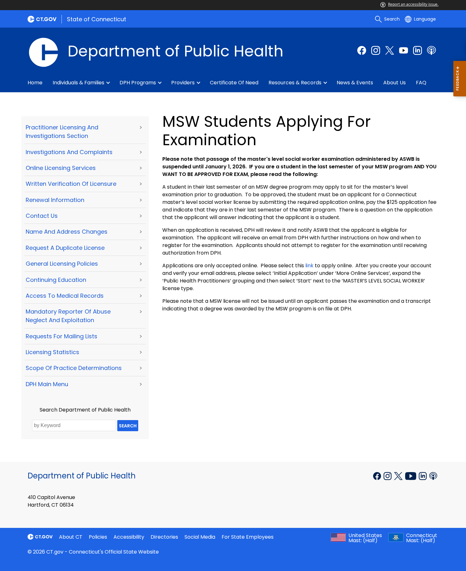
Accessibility (128, 537)
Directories (164, 537)
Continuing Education (56, 280)
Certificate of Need (234, 82)
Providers (183, 82)
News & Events (355, 82)
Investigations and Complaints (69, 152)
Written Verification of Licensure (71, 184)
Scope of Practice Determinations (74, 368)
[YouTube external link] (411, 475)
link (309, 265)
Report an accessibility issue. (413, 4)
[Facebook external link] (361, 50)
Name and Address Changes (66, 232)
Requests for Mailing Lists (61, 336)
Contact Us (42, 216)
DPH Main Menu (47, 384)
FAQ (421, 82)
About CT (70, 537)
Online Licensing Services (61, 168)
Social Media (199, 537)
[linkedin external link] (417, 50)
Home (35, 82)
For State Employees (248, 537)
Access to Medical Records (65, 296)
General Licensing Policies (62, 264)
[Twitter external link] (389, 50)
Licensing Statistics (52, 352)
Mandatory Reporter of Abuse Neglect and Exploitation (68, 316)
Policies (98, 537)
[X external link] (399, 475)
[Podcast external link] (431, 50)
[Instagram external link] (375, 50)
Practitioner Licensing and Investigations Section (62, 131)
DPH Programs (138, 82)
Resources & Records (295, 82)
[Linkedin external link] (423, 475)
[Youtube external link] (403, 50)
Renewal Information (55, 200)
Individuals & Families (78, 82)
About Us (394, 82)
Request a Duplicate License (65, 248)
